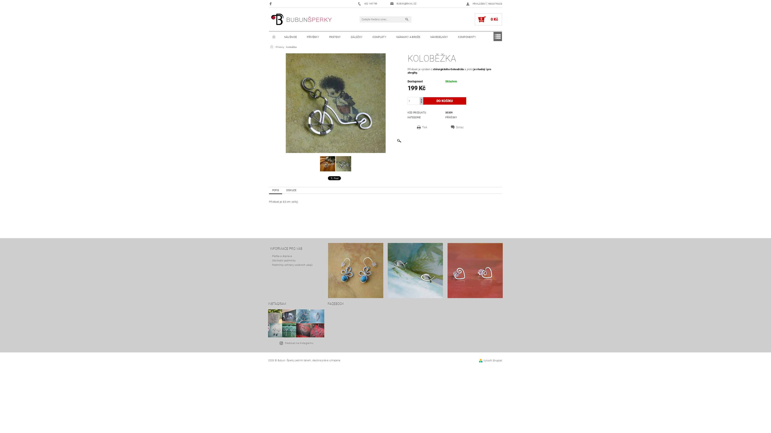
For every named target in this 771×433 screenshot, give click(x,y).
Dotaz (460, 127)
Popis (275, 190)
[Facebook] (271, 3)
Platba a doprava (282, 256)
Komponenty (467, 36)
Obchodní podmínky (284, 260)
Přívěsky (313, 36)
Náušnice (290, 36)
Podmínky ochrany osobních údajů (292, 264)
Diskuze (291, 190)
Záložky (356, 36)
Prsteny (335, 36)
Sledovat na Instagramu (299, 343)
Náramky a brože (408, 36)
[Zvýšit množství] (421, 99)
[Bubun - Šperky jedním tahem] (301, 21)
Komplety (379, 36)
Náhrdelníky (439, 36)
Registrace (495, 4)
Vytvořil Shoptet (492, 360)
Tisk (424, 127)
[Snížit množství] (421, 103)
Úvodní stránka (274, 37)
